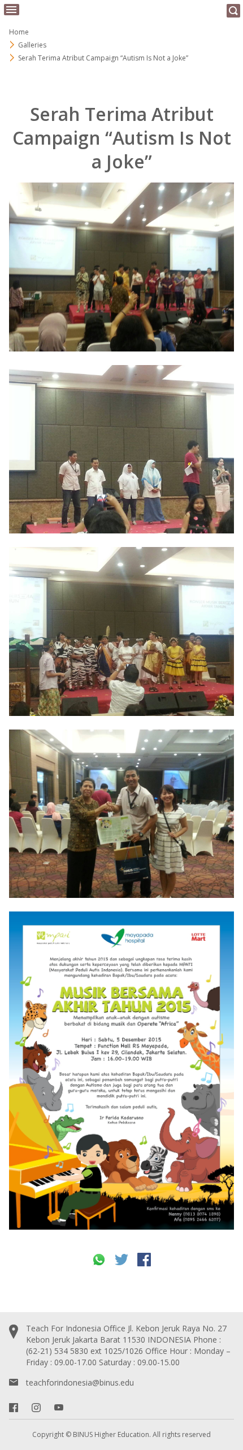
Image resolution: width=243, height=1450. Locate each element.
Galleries (32, 45)
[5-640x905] (121, 1070)
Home (19, 32)
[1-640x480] (121, 267)
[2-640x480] (121, 449)
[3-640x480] (121, 631)
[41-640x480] (121, 814)
